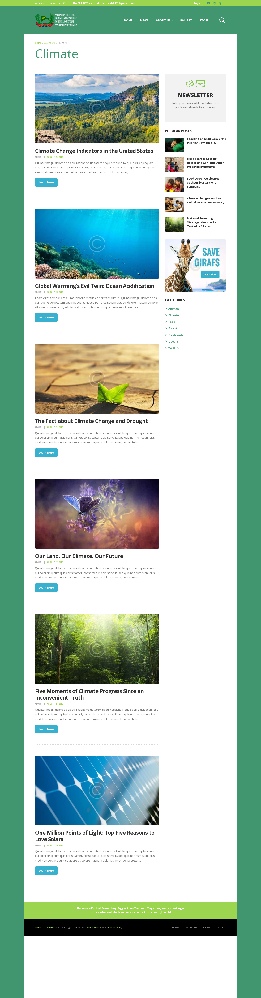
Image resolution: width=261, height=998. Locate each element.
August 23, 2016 (55, 427)
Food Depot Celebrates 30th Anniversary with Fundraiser (203, 182)
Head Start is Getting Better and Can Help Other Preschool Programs (205, 162)
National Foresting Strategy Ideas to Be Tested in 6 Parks (201, 222)
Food (171, 322)
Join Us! (166, 912)
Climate (173, 315)
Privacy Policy (114, 927)
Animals (173, 308)
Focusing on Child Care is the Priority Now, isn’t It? (206, 141)
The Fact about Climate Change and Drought (91, 421)
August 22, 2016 (55, 562)
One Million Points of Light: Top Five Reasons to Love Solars (94, 836)
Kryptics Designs (44, 927)
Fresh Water (176, 335)
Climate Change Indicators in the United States (94, 151)
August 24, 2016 (55, 292)
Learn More (46, 182)
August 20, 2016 (55, 845)
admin (38, 157)
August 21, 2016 (55, 703)
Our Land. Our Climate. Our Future (79, 556)
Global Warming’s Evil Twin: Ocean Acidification (94, 286)
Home (38, 43)
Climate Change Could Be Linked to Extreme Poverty (205, 200)
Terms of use (93, 927)
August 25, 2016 (55, 157)
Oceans (173, 341)
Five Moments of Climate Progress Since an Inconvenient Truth (89, 694)
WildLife (173, 348)
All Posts (49, 43)
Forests (173, 328)
